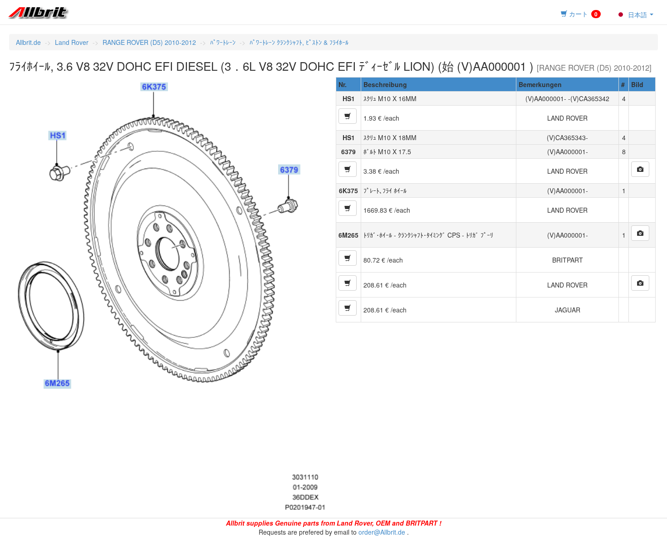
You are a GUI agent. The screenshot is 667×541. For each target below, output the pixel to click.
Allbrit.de (28, 42)
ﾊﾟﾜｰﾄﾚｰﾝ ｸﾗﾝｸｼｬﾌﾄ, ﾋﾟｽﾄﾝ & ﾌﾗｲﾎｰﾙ (299, 42)
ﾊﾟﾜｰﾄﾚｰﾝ (222, 42)
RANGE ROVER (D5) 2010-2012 (149, 42)
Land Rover (71, 42)
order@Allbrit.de (381, 531)
